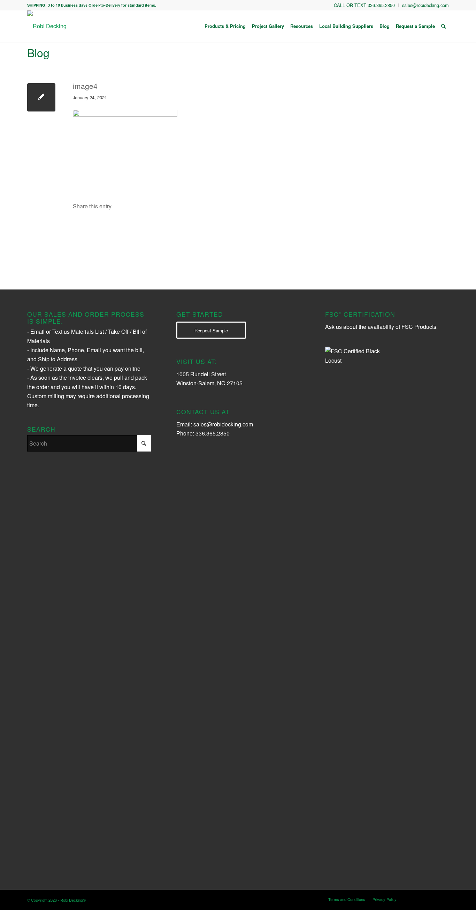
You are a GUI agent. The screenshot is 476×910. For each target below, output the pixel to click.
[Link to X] (422, 899)
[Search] (443, 26)
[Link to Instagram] (412, 899)
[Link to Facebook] (433, 899)
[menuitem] (364, 5)
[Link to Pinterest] (443, 899)
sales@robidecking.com (223, 424)
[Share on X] (165, 227)
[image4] (41, 97)
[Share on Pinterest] (225, 227)
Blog (38, 52)
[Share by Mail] (286, 227)
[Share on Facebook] (103, 227)
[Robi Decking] (47, 26)
